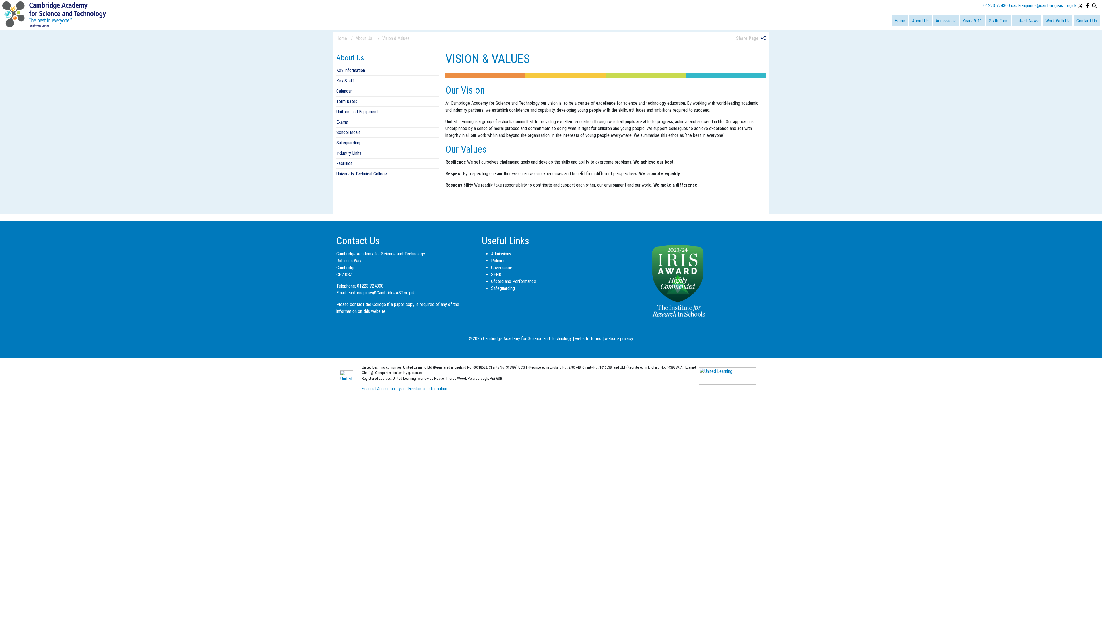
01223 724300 (996, 5)
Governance (501, 267)
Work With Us (1057, 21)
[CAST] (54, 14)
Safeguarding (348, 143)
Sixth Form (998, 21)
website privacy (619, 338)
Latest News (1027, 21)
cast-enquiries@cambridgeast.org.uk (1043, 5)
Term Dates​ (346, 101)
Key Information (350, 70)
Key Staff (345, 81)
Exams (342, 122)
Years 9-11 (972, 21)
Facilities (344, 163)
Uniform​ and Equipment (357, 112)
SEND (496, 274)
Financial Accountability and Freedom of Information (404, 388)
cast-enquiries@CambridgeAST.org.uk (381, 293)
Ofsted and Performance (513, 281)
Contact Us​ (1086, 21)
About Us (920, 21)
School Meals (348, 132)
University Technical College (361, 174)
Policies (498, 261)
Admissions (946, 21)
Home (900, 21)
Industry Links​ (348, 153)
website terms (588, 338)
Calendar (344, 91)
